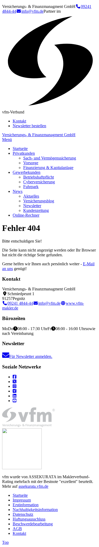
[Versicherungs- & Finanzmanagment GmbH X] (14, 381)
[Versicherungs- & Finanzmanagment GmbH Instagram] (14, 386)
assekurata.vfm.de (33, 486)
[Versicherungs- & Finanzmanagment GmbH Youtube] (14, 400)
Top (5, 542)
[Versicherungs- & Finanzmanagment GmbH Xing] (14, 391)
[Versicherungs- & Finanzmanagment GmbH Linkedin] (14, 396)
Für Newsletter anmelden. (30, 356)
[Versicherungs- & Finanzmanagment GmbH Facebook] (14, 377)
